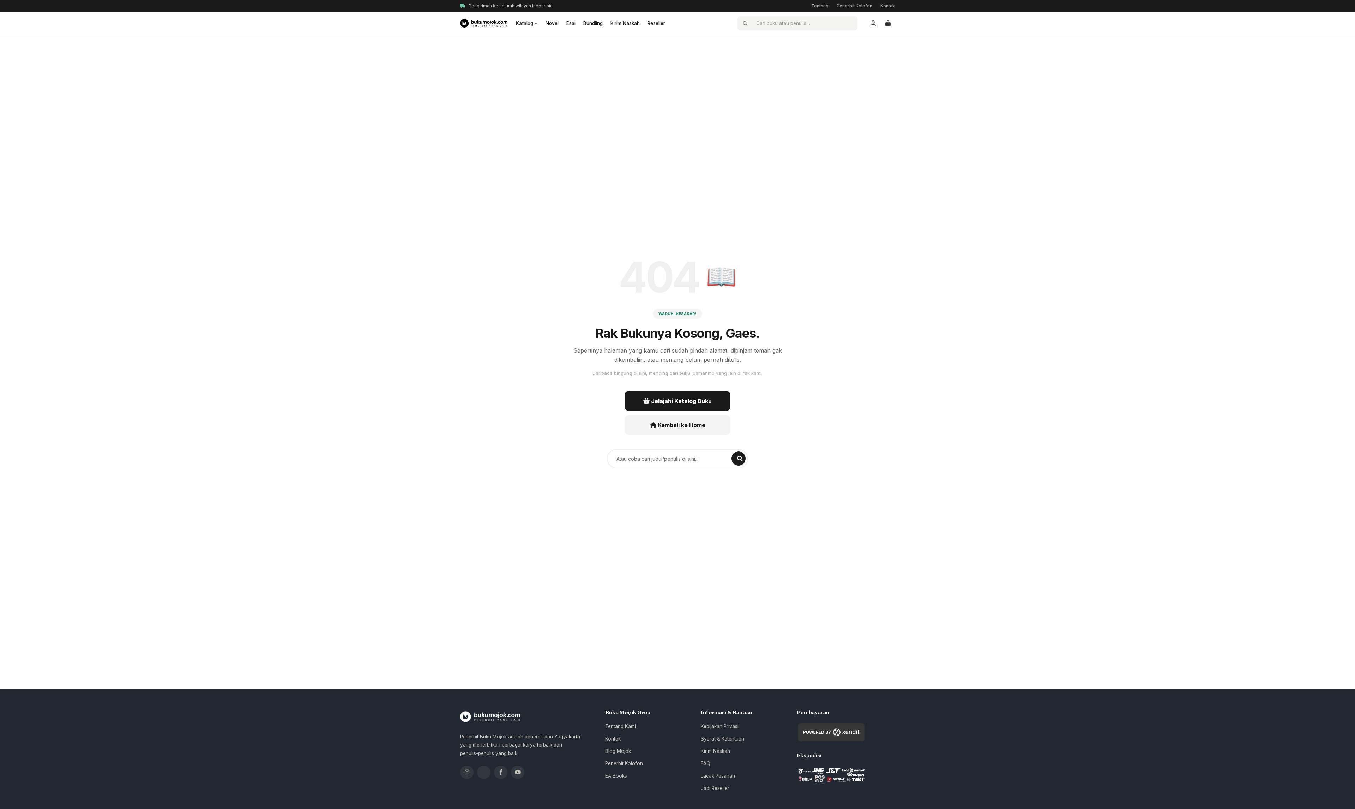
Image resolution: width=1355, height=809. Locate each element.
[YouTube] (517, 772)
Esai (571, 23)
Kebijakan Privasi (720, 726)
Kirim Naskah (625, 23)
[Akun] (873, 23)
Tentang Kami (620, 726)
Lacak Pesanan (718, 776)
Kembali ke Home (680, 425)
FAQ (705, 763)
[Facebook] (500, 772)
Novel (552, 23)
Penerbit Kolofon (854, 5)
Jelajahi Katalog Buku (681, 400)
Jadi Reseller (715, 788)
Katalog (524, 23)
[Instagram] (467, 772)
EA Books (616, 776)
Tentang (820, 5)
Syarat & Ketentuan (722, 739)
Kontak (887, 5)
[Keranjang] (888, 23)
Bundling (593, 23)
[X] (483, 772)
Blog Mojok (618, 751)
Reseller (656, 23)
